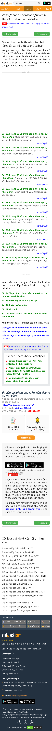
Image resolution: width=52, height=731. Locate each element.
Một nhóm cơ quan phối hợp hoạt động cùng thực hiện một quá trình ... (24, 246)
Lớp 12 (19, 649)
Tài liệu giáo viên (13, 626)
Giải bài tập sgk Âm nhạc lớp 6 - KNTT (19, 610)
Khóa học (35, 626)
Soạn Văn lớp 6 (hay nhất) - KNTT (17, 548)
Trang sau (41, 34)
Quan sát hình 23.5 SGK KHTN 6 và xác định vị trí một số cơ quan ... (24, 178)
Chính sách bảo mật (10, 658)
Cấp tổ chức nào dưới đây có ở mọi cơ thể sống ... (24, 233)
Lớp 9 (44, 644)
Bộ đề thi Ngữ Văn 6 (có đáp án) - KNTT (20, 556)
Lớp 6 (28, 9)
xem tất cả (26, 438)
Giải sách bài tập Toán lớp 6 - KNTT (18, 564)
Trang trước (11, 34)
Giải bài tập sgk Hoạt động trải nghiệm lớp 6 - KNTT (23, 597)
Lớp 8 (37, 644)
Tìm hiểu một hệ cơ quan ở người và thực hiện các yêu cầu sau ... (24, 205)
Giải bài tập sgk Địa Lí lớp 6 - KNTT (18, 587)
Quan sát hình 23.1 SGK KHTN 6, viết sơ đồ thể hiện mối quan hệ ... (24, 136)
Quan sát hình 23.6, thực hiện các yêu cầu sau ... (24, 191)
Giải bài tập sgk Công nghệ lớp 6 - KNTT (20, 606)
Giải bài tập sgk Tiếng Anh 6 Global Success (22, 572)
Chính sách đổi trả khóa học (13, 666)
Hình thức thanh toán (11, 662)
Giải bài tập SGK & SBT (15, 621)
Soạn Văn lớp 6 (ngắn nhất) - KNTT (18, 552)
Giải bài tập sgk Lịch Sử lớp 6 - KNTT (18, 583)
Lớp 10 (5, 649)
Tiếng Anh (36, 649)
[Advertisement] (26, 102)
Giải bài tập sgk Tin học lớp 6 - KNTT (19, 602)
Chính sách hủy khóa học (12, 670)
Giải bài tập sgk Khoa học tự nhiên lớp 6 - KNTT (24, 576)
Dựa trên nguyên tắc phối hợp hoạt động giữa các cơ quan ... (24, 260)
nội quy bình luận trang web (22, 508)
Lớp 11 (12, 649)
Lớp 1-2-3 (6, 644)
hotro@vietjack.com (18, 695)
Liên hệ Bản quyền (10, 673)
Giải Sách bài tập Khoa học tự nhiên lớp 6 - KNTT (25, 579)
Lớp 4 (7, 9)
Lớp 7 (38, 9)
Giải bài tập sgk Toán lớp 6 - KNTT (17, 560)
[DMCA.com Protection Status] (35, 727)
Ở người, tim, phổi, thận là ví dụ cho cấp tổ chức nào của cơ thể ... (24, 219)
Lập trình (27, 649)
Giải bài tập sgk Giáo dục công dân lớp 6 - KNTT (24, 591)
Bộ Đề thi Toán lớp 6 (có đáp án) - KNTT (20, 568)
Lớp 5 (18, 9)
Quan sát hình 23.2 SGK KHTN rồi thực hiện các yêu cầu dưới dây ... (24, 150)
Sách (32, 621)
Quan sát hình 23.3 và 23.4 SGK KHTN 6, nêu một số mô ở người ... (24, 164)
